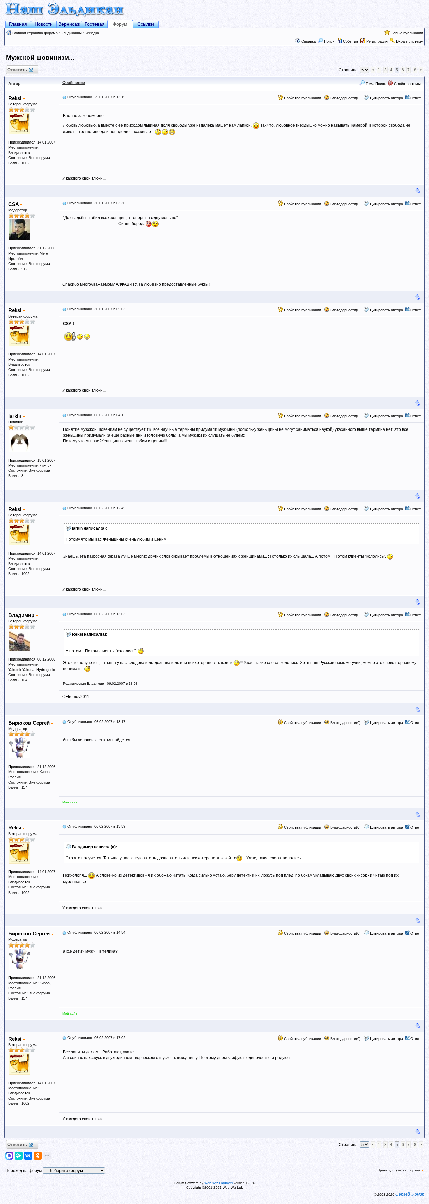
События (350, 41)
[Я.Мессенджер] (19, 1156)
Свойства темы (407, 84)
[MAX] (10, 1156)
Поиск (329, 41)
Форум (120, 24)
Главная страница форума (35, 33)
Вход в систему (409, 41)
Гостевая (95, 24)
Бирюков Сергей (29, 723)
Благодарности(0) (345, 98)
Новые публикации (407, 33)
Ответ (415, 98)
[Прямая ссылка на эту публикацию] (64, 97)
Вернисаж (69, 24)
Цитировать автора (386, 98)
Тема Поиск (375, 84)
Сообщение (73, 82)
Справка (308, 41)
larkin (15, 416)
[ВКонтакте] (28, 1156)
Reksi (15, 98)
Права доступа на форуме (399, 1170)
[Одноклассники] (38, 1156)
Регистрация (377, 41)
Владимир (22, 615)
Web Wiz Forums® (218, 1183)
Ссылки (145, 24)
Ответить (17, 69)
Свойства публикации (302, 98)
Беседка (92, 33)
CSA (14, 204)
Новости (44, 24)
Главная (18, 24)
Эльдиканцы (71, 33)
